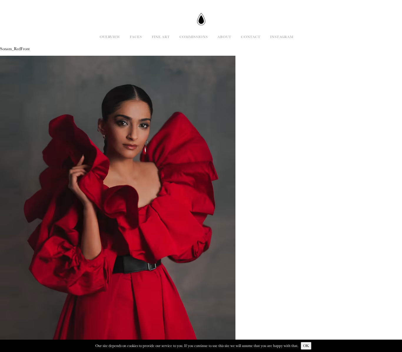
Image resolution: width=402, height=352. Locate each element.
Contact (250, 36)
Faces (136, 36)
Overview (110, 36)
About (224, 36)
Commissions (194, 36)
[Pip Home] (201, 19)
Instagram (281, 36)
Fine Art (161, 36)
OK (306, 345)
